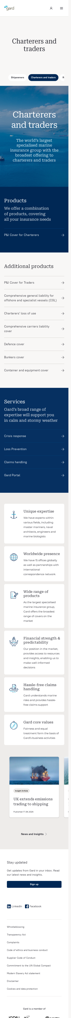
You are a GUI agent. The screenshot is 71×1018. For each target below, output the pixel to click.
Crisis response (15, 436)
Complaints (13, 942)
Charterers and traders (43, 77)
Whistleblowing (15, 926)
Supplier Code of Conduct (21, 957)
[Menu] (61, 8)
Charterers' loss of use (20, 313)
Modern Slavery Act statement (23, 973)
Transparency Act (16, 934)
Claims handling (15, 462)
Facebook (35, 906)
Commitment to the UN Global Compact (29, 965)
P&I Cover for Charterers (21, 235)
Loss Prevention (15, 449)
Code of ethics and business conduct (27, 950)
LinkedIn (17, 906)
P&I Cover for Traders (19, 282)
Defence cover (14, 344)
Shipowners (17, 77)
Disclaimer (13, 981)
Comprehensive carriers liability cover (26, 329)
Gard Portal (12, 475)
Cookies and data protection (22, 988)
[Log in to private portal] (51, 8)
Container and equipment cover (26, 370)
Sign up (34, 884)
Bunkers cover (14, 357)
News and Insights (32, 834)
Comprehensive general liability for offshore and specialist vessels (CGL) (30, 298)
